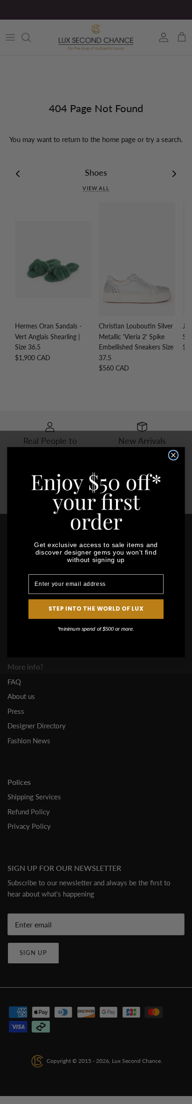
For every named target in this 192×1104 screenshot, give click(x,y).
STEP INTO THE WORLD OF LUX (96, 609)
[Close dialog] (173, 454)
